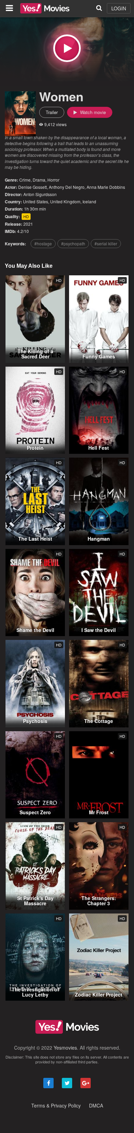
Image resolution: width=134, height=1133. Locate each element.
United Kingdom (65, 201)
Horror (53, 180)
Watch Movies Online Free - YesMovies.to (45, 8)
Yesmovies (65, 1047)
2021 (28, 224)
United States (35, 201)
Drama (39, 180)
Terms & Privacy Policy (56, 1105)
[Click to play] (67, 48)
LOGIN (118, 8)
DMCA (96, 1105)
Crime (25, 180)
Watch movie (92, 112)
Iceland (89, 201)
